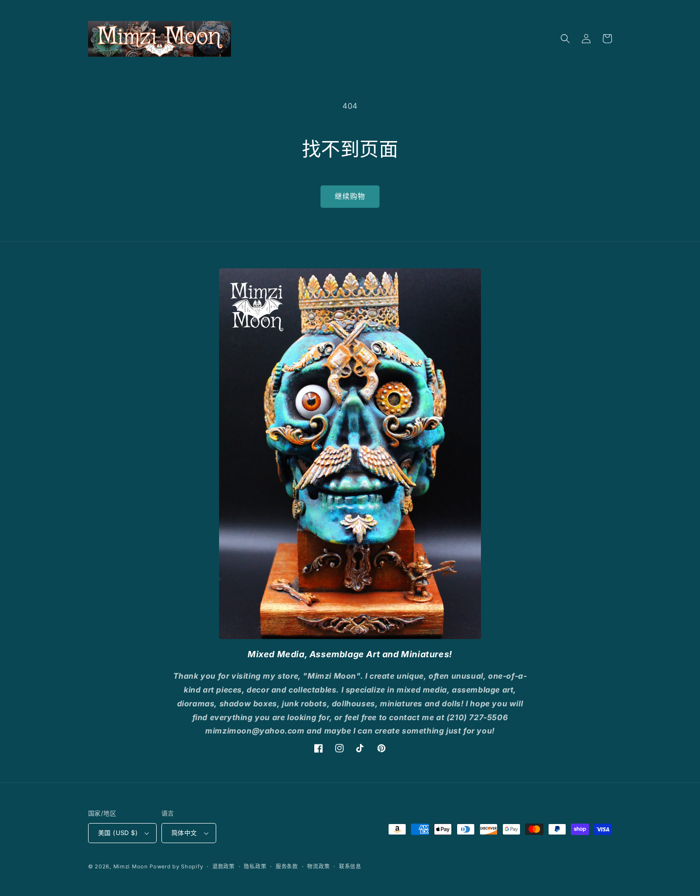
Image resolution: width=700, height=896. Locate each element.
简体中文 (184, 832)
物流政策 (318, 866)
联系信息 (350, 866)
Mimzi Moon (131, 866)
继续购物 (350, 196)
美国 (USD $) (118, 832)
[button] (565, 38)
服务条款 (287, 866)
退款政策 (223, 866)
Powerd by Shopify (176, 866)
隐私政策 (255, 866)
